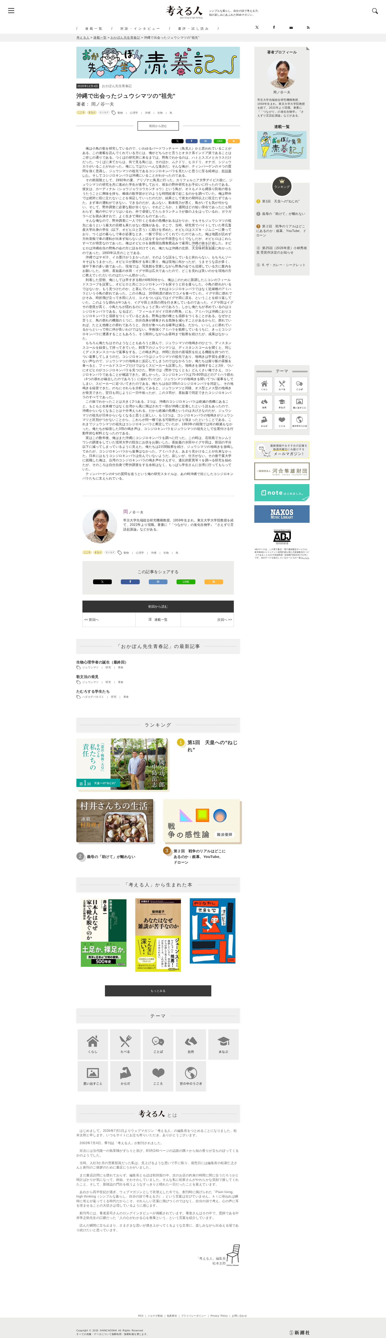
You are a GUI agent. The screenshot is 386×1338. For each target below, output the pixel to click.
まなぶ (91, 112)
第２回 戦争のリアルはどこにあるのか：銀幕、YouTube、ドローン (200, 856)
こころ (81, 112)
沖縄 (147, 112)
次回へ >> (224, 619)
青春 (120, 667)
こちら (306, 558)
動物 (120, 112)
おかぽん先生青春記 (117, 86)
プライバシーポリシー (193, 1315)
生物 (160, 112)
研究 (108, 667)
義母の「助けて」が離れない (111, 857)
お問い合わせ (239, 1315)
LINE (220, 141)
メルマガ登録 (155, 1315)
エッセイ (104, 112)
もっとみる (158, 990)
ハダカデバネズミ (93, 696)
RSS (140, 1315)
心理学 (134, 112)
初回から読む (158, 126)
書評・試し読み (194, 28)
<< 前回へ (91, 619)
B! (205, 141)
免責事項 (172, 1315)
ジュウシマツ (90, 667)
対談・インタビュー (140, 28)
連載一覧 (94, 28)
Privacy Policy (219, 1315)
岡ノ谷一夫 (102, 104)
